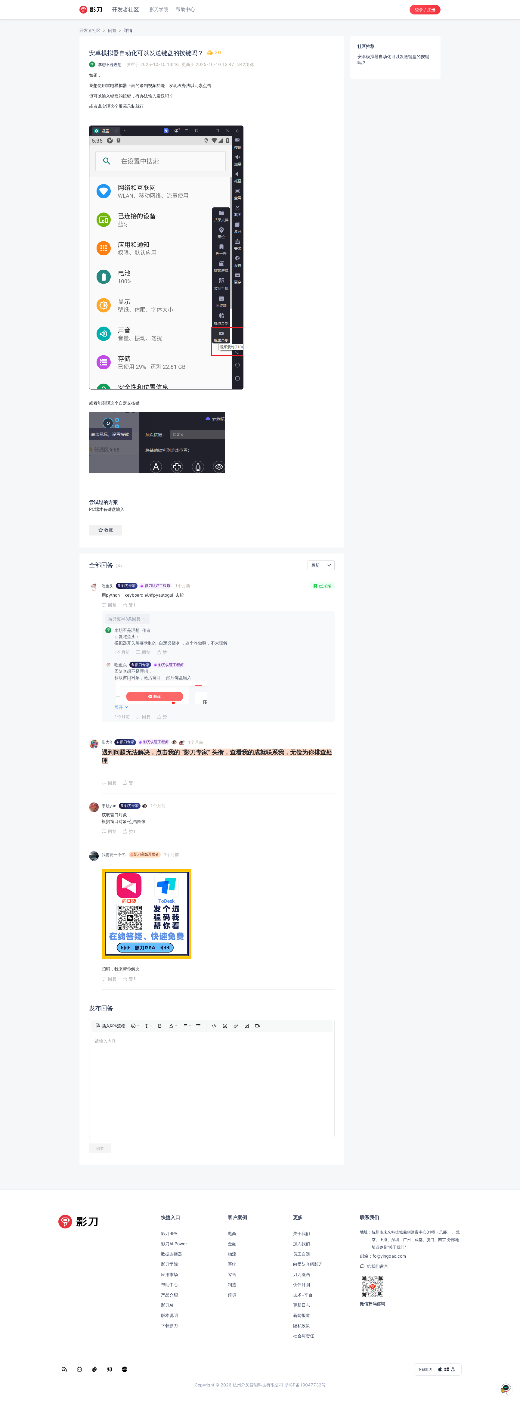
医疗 (232, 1264)
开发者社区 (90, 30)
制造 (232, 1284)
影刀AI (167, 1305)
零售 (232, 1274)
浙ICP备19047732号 (305, 1384)
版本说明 (169, 1315)
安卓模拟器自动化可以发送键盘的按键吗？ (393, 59)
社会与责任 (303, 1335)
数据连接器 (171, 1253)
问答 (112, 30)
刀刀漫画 (301, 1274)
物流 (232, 1253)
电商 (232, 1233)
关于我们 (301, 1233)
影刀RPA (169, 1233)
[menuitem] (110, 1026)
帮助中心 (169, 1284)
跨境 (232, 1294)
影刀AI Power (174, 1243)
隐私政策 (301, 1325)
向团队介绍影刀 (308, 1264)
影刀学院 (169, 1264)
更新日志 (301, 1305)
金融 (232, 1243)
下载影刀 (169, 1325)
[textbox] (212, 281)
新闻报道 (301, 1315)
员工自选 (301, 1253)
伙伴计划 (301, 1284)
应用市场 (169, 1274)
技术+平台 (303, 1294)
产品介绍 (169, 1294)
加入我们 (301, 1243)
